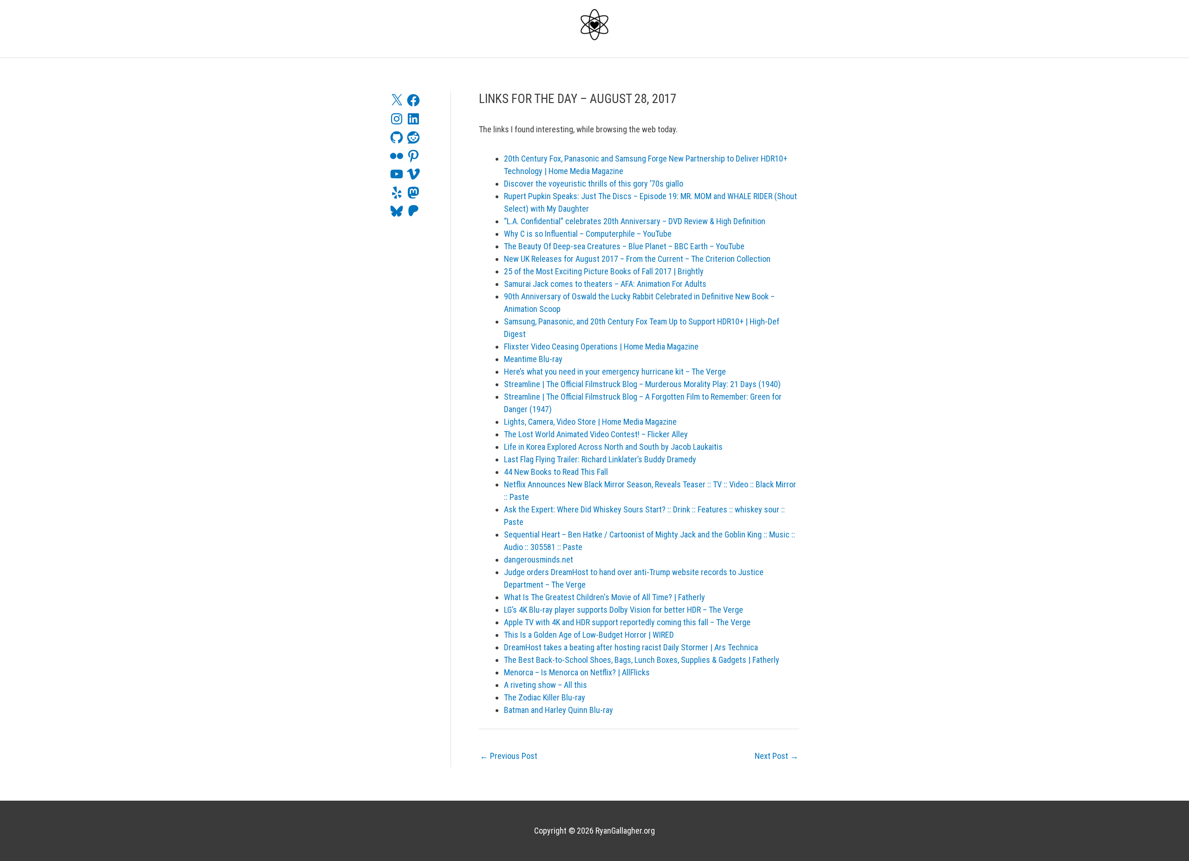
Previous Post (508, 756)
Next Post (776, 756)
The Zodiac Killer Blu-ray (544, 697)
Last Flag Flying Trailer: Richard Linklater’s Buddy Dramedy (600, 459)
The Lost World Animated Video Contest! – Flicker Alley (596, 434)
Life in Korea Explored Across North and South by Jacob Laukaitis (613, 447)
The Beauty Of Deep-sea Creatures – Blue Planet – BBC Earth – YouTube (624, 246)
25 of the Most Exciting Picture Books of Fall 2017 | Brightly (604, 271)
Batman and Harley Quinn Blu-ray (558, 710)
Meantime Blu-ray (533, 359)
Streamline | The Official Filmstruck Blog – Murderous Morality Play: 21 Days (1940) (642, 384)
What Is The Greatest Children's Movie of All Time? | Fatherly (604, 597)
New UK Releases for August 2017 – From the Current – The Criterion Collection (637, 259)
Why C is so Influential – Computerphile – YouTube (588, 234)
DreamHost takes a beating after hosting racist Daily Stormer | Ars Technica (631, 647)
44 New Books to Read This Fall (556, 472)
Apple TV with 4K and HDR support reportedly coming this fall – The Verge (627, 622)
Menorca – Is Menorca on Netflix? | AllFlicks (577, 672)
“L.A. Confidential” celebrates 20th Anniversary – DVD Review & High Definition (634, 221)
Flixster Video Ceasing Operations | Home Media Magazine (601, 346)
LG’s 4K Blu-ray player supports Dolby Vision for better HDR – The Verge (623, 610)
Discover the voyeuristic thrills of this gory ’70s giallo (593, 183)
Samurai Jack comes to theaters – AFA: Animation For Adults (605, 284)
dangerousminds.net (538, 559)
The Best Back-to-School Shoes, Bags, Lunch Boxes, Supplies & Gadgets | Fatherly (641, 660)
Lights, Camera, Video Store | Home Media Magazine (590, 422)
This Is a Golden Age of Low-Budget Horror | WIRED (589, 635)
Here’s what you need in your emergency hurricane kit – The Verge (615, 371)
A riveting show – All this (545, 685)
